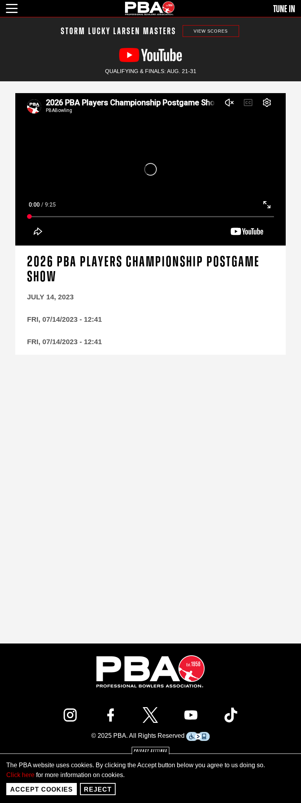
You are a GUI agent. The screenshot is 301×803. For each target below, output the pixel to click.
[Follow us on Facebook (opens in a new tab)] (110, 715)
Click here (20, 775)
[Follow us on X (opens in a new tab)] (150, 715)
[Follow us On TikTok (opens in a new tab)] (231, 715)
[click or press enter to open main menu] (16, 7)
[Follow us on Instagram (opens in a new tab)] (70, 715)
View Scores (211, 31)
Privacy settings (150, 751)
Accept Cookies (41, 789)
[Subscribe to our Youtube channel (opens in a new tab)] (191, 715)
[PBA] (150, 8)
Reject (98, 789)
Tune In (284, 9)
